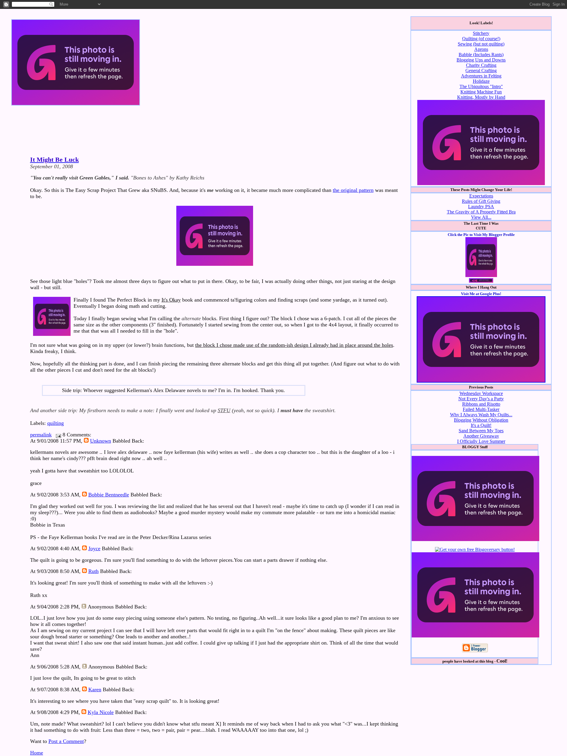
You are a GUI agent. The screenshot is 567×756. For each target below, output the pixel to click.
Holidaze (481, 81)
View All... (481, 217)
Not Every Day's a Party (481, 398)
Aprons (481, 49)
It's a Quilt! (481, 425)
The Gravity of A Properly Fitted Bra (481, 211)
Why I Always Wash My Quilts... (481, 414)
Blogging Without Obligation (481, 419)
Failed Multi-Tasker (481, 409)
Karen (94, 689)
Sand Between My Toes (481, 430)
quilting (55, 423)
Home (36, 753)
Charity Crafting (481, 65)
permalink (41, 435)
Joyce (94, 548)
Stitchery (481, 33)
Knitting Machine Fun (481, 91)
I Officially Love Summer (481, 441)
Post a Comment (66, 741)
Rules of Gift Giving (481, 201)
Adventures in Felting (481, 75)
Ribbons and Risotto (481, 404)
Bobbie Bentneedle (108, 495)
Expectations (481, 195)
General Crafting (481, 70)
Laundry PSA (481, 206)
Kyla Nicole (101, 712)
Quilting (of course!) (481, 38)
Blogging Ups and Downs (481, 59)
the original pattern (353, 190)
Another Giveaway (481, 435)
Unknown (100, 441)
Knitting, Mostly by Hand (481, 97)
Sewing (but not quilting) (481, 43)
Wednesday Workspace (481, 393)
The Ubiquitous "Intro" (481, 86)
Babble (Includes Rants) (481, 54)
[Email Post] (57, 435)
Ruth (93, 571)
